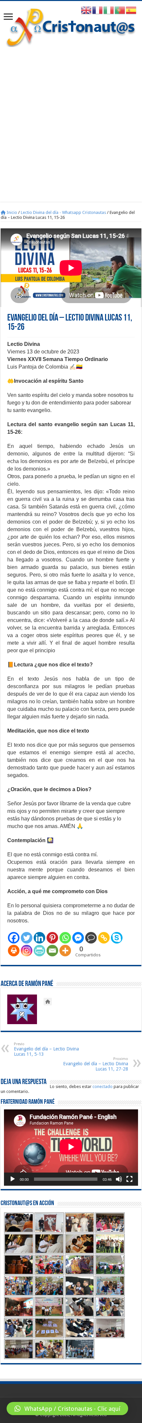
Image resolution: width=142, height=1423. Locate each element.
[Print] (13, 950)
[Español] (131, 10)
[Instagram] (26, 950)
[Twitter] (26, 938)
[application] (71, 1147)
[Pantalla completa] (129, 1179)
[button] (67, 1408)
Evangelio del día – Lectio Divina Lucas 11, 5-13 (46, 1049)
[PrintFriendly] (39, 950)
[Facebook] (13, 938)
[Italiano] (109, 10)
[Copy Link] (104, 938)
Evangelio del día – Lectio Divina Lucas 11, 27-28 (95, 1064)
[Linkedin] (39, 938)
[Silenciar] (119, 1179)
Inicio (11, 212)
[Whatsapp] (65, 938)
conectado (102, 1086)
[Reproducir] (12, 1179)
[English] (86, 10)
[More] (65, 950)
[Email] (52, 950)
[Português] (120, 10)
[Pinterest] (52, 938)
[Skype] (117, 938)
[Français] (97, 10)
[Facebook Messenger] (78, 938)
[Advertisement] (71, 121)
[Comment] (91, 938)
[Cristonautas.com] (71, 26)
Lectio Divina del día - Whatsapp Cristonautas (63, 212)
